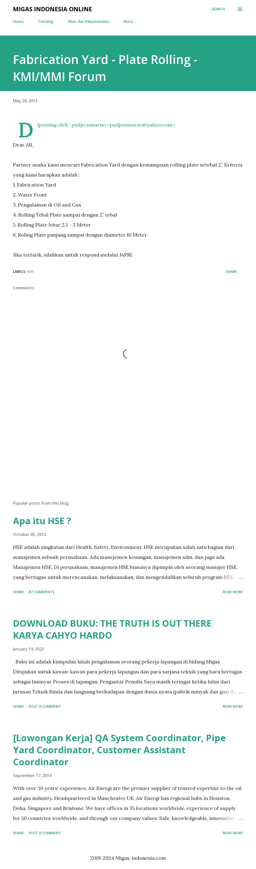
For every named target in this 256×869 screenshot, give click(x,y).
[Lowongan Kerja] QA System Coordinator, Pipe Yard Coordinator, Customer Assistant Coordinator (119, 750)
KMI (30, 271)
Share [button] (231, 271)
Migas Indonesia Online (52, 9)
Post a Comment (45, 706)
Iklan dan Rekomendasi (88, 21)
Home (18, 21)
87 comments (41, 591)
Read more (233, 591)
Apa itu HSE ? (42, 521)
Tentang (45, 21)
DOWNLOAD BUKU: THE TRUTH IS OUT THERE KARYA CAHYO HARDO (112, 629)
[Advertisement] (128, 457)
